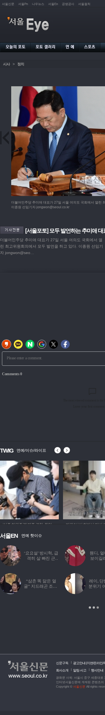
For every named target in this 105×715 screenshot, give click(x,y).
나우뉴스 (38, 4)
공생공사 (68, 4)
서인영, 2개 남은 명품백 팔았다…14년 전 (49, 586)
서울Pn (23, 4)
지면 (90, 663)
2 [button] (94, 607)
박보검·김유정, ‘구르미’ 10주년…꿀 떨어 (50, 558)
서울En (53, 4)
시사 (6, 64)
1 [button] (90, 607)
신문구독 (62, 663)
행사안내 (97, 670)
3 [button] (98, 607)
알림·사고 (79, 670)
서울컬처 (84, 4)
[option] (29, 489)
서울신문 (8, 4)
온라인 (98, 663)
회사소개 (62, 670)
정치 (20, 64)
